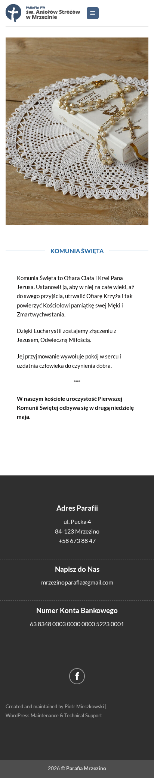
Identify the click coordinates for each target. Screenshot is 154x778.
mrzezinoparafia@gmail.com (77, 582)
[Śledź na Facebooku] (77, 676)
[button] (93, 13)
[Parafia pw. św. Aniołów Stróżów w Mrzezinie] (43, 13)
